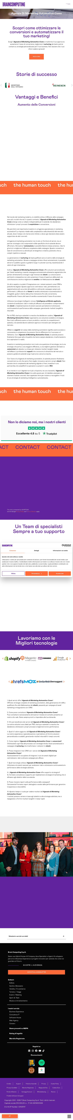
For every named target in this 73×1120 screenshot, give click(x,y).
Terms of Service (31, 511)
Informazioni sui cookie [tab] (60, 550)
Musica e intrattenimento (18, 1001)
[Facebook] (36, 1050)
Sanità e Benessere (16, 986)
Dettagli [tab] (36, 550)
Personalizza (36, 573)
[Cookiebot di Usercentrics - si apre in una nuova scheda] (63, 545)
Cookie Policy (55, 1083)
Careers (12, 1023)
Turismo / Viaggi (15, 992)
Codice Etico (56, 1087)
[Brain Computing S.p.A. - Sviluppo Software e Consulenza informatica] (14, 4)
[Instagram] (32, 1050)
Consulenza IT (14, 1015)
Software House (15, 1017)
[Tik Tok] (43, 1050)
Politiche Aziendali (31, 1083)
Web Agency (13, 1020)
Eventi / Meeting (15, 995)
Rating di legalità (15, 1033)
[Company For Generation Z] (31, 1070)
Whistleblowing (41, 1092)
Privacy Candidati (12, 1087)
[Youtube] (39, 1050)
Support (18, 1083)
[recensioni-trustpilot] (36, 428)
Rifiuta (13, 573)
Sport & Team (14, 998)
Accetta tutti (59, 573)
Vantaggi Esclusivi (26, 1092)
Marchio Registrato (17, 1038)
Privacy (43, 1083)
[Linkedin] (29, 1050)
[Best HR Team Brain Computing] (31, 1063)
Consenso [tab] (12, 550)
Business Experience (16, 1012)
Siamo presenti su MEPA (18, 1028)
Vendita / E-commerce (17, 989)
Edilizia (11, 983)
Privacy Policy (20, 511)
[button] (1, 85)
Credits (9, 1083)
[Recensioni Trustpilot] (41, 1063)
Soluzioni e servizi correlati (18, 936)
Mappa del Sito (43, 1087)
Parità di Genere (11, 1092)
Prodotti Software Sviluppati (15, 1096)
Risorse (53, 1092)
